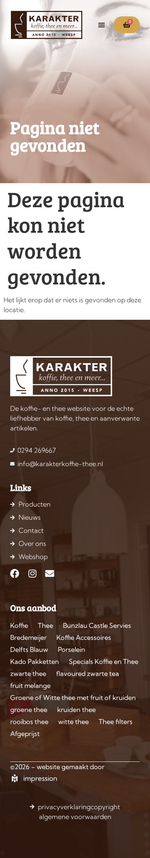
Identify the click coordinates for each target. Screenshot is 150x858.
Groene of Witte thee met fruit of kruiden (73, 697)
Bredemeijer (28, 637)
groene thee (28, 709)
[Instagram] (32, 573)
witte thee (73, 721)
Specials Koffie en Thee (103, 661)
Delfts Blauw (29, 649)
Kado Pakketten (34, 661)
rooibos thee (29, 721)
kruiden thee (76, 709)
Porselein (71, 649)
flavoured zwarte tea (87, 673)
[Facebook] (14, 573)
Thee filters (116, 721)
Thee (45, 625)
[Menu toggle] (101, 24)
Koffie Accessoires (83, 637)
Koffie (19, 625)
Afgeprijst (25, 733)
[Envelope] (49, 573)
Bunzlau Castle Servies (97, 625)
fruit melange (30, 685)
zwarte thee (28, 673)
